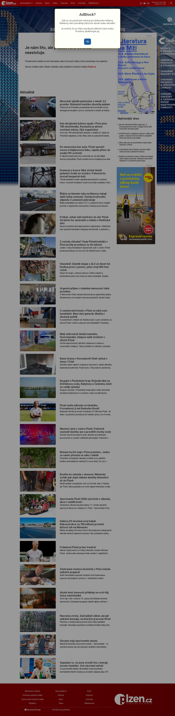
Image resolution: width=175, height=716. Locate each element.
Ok (87, 41)
